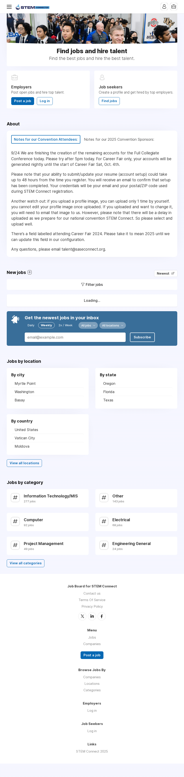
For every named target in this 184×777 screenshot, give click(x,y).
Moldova (22, 446)
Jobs (92, 637)
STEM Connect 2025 (92, 751)
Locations (92, 683)
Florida (108, 392)
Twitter (82, 616)
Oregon (109, 383)
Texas (108, 400)
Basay (20, 400)
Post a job (22, 101)
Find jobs (109, 101)
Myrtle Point (25, 383)
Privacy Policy (92, 606)
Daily (31, 325)
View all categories (26, 563)
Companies (92, 644)
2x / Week (65, 325)
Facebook (101, 616)
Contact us (92, 593)
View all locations (24, 463)
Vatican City (25, 438)
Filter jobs (94, 284)
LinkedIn (92, 616)
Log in (45, 101)
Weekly (46, 325)
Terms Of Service (92, 600)
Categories (92, 690)
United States (26, 429)
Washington (24, 392)
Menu (10, 6)
